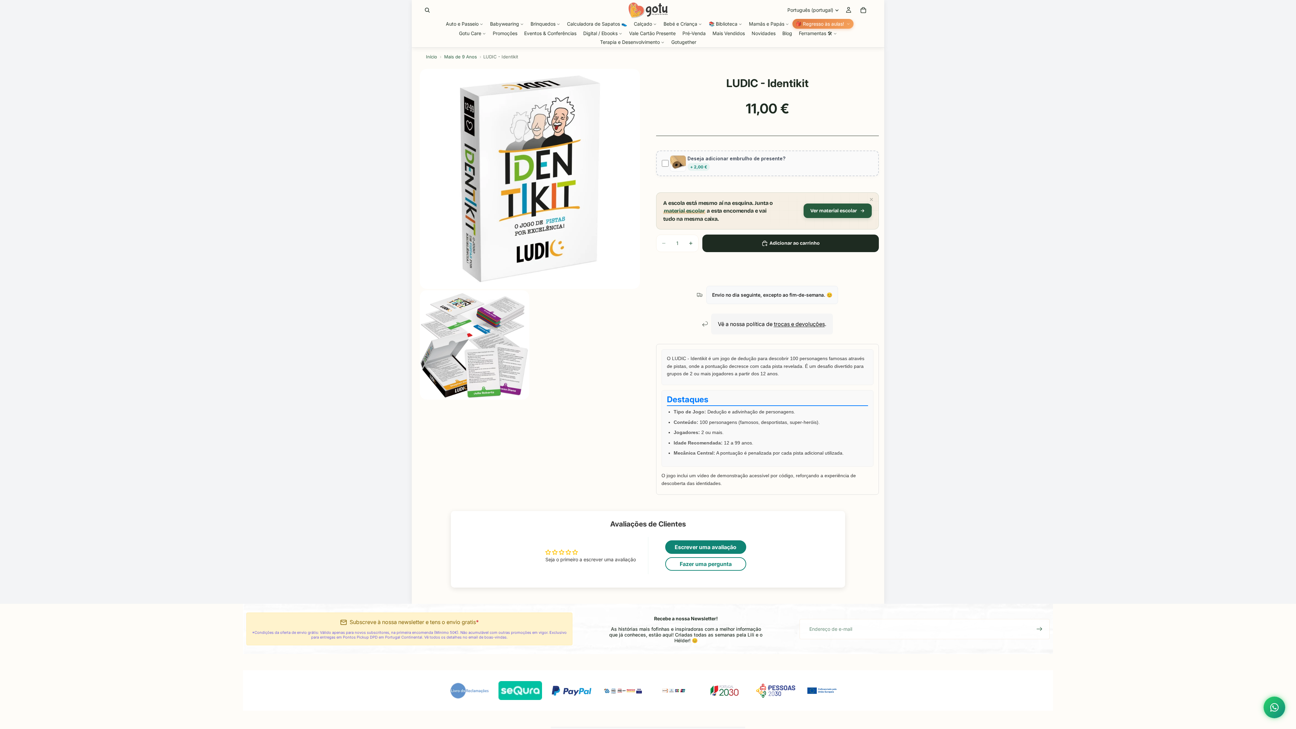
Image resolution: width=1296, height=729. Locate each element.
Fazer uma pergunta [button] (706, 564)
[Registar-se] (1039, 629)
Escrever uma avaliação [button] (705, 547)
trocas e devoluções (799, 324)
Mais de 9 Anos (460, 56)
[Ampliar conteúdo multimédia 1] (530, 179)
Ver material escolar (833, 211)
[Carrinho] (863, 10)
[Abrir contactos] (1274, 707)
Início (431, 56)
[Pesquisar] (427, 10)
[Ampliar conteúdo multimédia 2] (474, 345)
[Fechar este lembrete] (871, 199)
